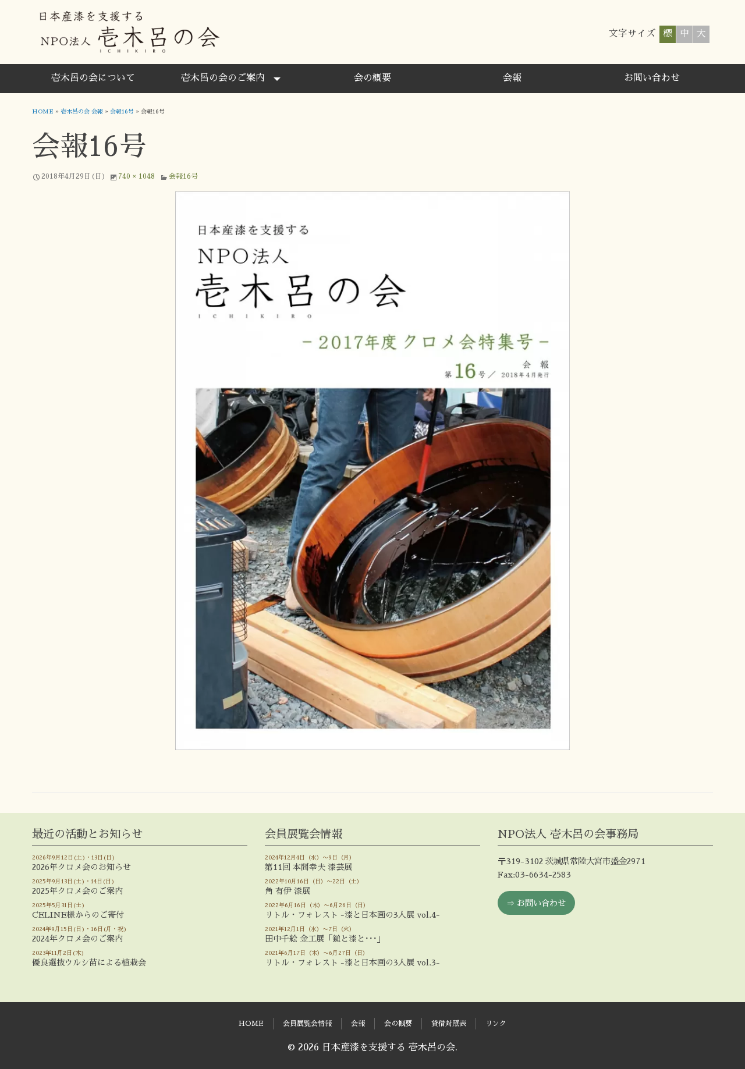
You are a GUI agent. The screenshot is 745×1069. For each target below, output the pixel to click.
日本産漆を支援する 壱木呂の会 (129, 32)
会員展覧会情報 (307, 1023)
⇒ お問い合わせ (536, 903)
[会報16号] (372, 470)
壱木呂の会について (93, 78)
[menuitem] (93, 78)
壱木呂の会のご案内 (223, 78)
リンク (495, 1023)
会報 (512, 78)
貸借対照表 (448, 1023)
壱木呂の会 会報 (82, 112)
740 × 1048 (136, 176)
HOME (43, 112)
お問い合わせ (652, 78)
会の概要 (372, 78)
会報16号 (122, 112)
